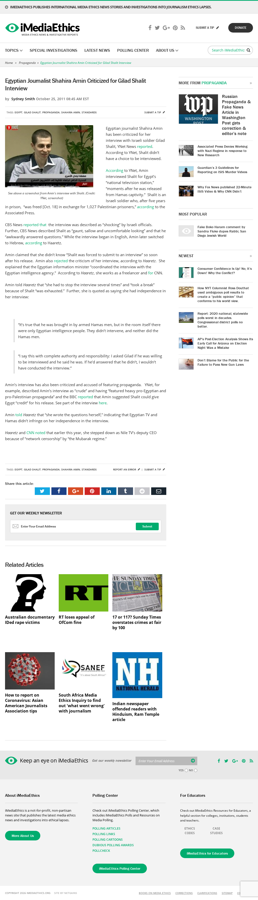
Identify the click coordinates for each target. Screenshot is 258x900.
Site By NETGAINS (65, 893)
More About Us (23, 835)
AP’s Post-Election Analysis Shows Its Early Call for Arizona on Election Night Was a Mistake (225, 343)
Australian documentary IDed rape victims (30, 620)
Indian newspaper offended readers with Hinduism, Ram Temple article (135, 711)
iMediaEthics (43, 28)
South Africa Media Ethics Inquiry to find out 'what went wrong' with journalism (82, 703)
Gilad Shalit (32, 112)
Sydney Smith (23, 98)
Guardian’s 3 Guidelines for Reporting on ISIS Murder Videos (222, 169)
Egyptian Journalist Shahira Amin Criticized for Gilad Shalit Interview (85, 63)
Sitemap (227, 893)
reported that (35, 224)
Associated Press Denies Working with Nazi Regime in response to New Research (222, 150)
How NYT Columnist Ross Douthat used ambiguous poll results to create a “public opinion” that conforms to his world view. (223, 294)
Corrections (184, 893)
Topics (12, 50)
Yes (181, 770)
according (146, 206)
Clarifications (207, 893)
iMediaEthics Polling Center (119, 868)
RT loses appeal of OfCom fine (76, 620)
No (191, 770)
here (103, 402)
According (114, 170)
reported (144, 146)
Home (9, 63)
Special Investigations (53, 50)
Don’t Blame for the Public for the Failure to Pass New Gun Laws (223, 362)
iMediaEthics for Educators (207, 853)
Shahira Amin (70, 112)
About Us (165, 50)
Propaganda (27, 63)
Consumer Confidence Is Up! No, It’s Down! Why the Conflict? (225, 270)
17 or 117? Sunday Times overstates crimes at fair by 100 (136, 622)
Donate (240, 27)
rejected (61, 260)
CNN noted (35, 432)
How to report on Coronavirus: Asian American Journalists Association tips (26, 703)
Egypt (18, 112)
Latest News (97, 50)
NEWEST (186, 255)
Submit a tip (153, 112)
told (18, 414)
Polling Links (103, 834)
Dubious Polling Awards (113, 845)
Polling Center (133, 50)
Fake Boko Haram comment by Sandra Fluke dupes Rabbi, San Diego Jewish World (222, 231)
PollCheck (101, 851)
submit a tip (205, 27)
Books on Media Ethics (155, 893)
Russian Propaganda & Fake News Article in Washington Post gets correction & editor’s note (236, 114)
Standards (89, 112)
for (151, 272)
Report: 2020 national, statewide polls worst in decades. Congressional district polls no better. (223, 320)
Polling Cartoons (107, 839)
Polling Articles (106, 828)
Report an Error (125, 469)
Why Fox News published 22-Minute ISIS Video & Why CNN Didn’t (224, 189)
